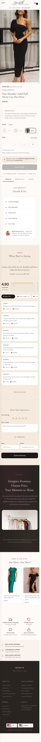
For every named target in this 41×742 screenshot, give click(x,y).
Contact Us (5, 688)
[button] (35, 3)
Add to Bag (19, 167)
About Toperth (6, 685)
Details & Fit (19, 179)
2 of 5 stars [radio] (16, 418)
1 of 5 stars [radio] (13, 418)
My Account (5, 706)
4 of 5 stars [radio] (23, 418)
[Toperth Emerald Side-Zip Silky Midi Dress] (12, 580)
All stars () (7, 296)
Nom (3, 443)
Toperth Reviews (7, 696)
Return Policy (25, 691)
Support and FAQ (26, 685)
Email (22, 443)
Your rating (5, 415)
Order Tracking (6, 711)
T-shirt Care (5, 714)
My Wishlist (5, 709)
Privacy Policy (6, 691)
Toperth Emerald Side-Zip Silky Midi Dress (12, 597)
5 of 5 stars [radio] (26, 418)
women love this (16, 86)
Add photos (21, 437)
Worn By (8, 179)
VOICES (31, 179)
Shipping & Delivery (27, 688)
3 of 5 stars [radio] (19, 418)
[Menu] (3, 3)
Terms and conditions (8, 693)
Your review (5, 422)
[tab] (8, 179)
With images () (25, 296)
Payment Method (26, 696)
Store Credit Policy (26, 693)
